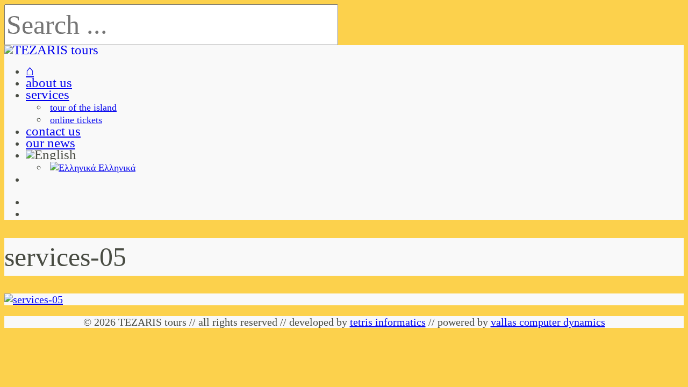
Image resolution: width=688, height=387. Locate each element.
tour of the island (83, 107)
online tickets (76, 119)
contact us (53, 131)
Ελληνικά (115, 167)
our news (50, 142)
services (47, 94)
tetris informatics (388, 322)
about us (49, 82)
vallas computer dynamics (548, 322)
